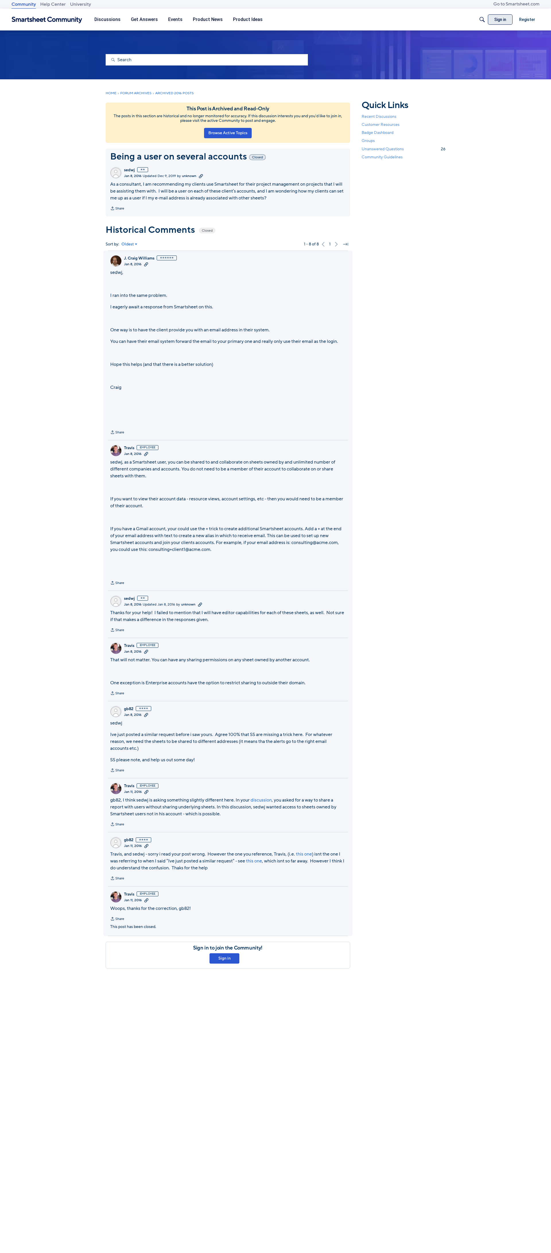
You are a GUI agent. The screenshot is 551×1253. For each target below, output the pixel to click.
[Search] (482, 19)
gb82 (128, 709)
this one (304, 854)
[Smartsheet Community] (46, 20)
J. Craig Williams (139, 258)
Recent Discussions (379, 116)
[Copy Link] (200, 175)
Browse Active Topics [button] (227, 133)
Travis (129, 448)
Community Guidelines (382, 157)
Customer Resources (380, 124)
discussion (261, 800)
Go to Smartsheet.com (516, 4)
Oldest (127, 244)
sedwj (129, 170)
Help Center (53, 4)
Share (117, 209)
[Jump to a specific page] (345, 244)
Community (23, 4)
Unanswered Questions (403, 149)
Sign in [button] (224, 958)
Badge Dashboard (377, 132)
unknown (189, 176)
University (80, 4)
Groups (368, 141)
